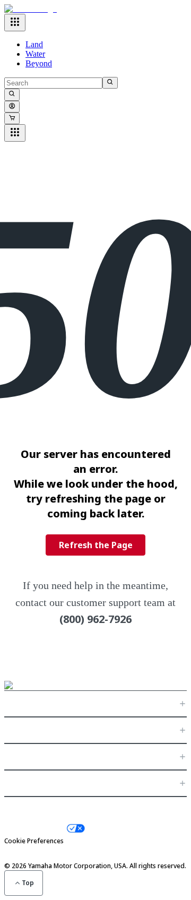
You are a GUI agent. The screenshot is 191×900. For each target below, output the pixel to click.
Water (35, 53)
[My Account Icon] (12, 106)
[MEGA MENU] (14, 22)
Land (34, 44)
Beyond (38, 63)
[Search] (110, 83)
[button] (95, 703)
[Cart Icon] (12, 118)
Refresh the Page (96, 545)
